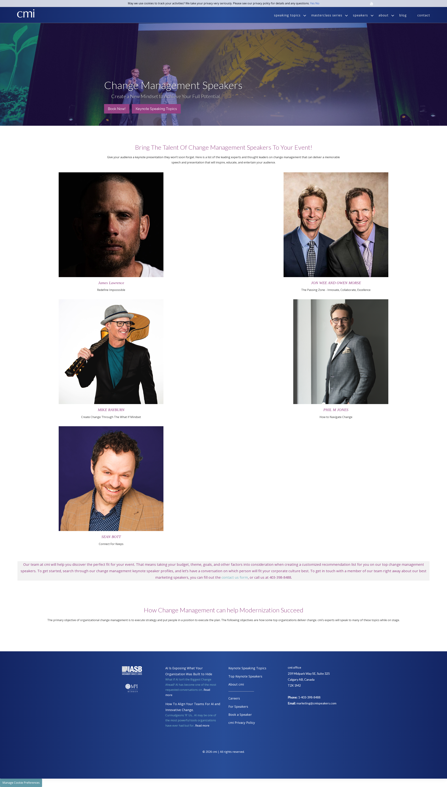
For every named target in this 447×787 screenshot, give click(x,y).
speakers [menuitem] (360, 15)
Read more (202, 725)
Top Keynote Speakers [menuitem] (245, 676)
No (317, 3)
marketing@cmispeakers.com (316, 703)
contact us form (235, 577)
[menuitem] (254, 692)
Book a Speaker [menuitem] (240, 714)
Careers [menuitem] (234, 698)
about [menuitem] (384, 15)
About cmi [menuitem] (236, 684)
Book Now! (117, 109)
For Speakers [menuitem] (238, 706)
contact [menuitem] (423, 15)
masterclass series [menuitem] (326, 15)
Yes (312, 3)
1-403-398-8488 (309, 697)
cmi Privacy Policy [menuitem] (241, 722)
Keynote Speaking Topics (156, 109)
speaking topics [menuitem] (287, 15)
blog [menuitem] (403, 15)
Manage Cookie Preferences (21, 783)
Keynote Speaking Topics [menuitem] (247, 668)
